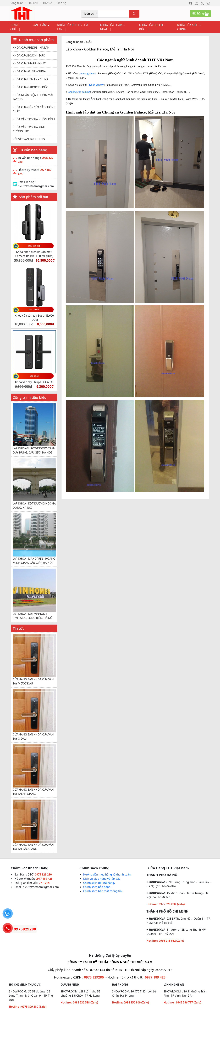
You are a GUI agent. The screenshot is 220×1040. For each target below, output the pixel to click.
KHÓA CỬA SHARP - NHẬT (112, 27)
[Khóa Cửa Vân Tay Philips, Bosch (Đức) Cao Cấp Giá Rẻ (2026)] (22, 13)
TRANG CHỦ (14, 27)
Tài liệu (33, 3)
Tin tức (47, 3)
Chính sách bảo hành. (97, 884)
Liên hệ (61, 3)
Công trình (17, 3)
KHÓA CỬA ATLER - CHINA (189, 27)
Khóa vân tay (96, 84)
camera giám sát (87, 73)
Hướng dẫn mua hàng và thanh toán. (107, 872)
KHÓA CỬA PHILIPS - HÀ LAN (72, 27)
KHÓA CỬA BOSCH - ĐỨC (151, 27)
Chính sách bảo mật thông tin (102, 888)
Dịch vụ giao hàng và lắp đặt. (101, 876)
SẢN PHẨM (39, 25)
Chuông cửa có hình (79, 91)
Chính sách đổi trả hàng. (99, 880)
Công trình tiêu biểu (79, 42)
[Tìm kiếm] (134, 14)
